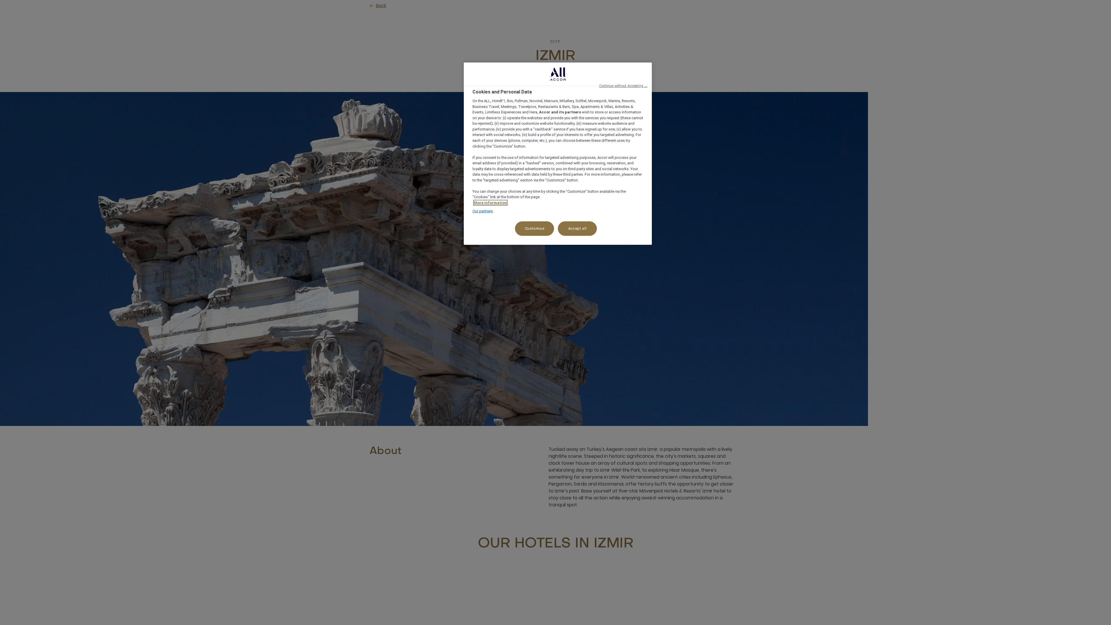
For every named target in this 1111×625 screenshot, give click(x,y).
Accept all (577, 228)
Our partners (482, 211)
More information (490, 203)
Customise (535, 228)
